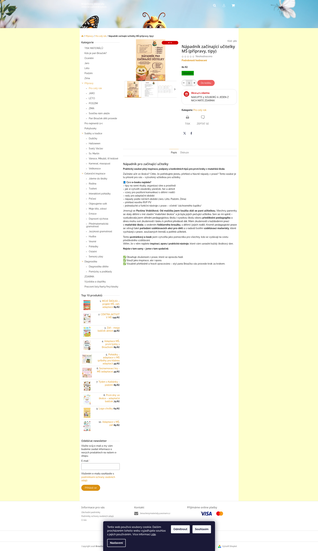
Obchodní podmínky (90, 512)
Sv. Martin (93, 153)
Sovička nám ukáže (99, 113)
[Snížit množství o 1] (184, 83)
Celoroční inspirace (94, 173)
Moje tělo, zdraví (97, 208)
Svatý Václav (95, 148)
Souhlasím (201, 529)
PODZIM (93, 103)
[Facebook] (191, 133)
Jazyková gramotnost (100, 231)
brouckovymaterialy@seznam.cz (155, 513)
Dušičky (92, 138)
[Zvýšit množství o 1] (194, 83)
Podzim (88, 73)
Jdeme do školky (97, 178)
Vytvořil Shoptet (229, 546)
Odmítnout (180, 529)
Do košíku (206, 83)
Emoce (92, 213)
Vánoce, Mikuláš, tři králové (103, 158)
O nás (84, 520)
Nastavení (116, 542)
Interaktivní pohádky (99, 193)
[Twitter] (185, 133)
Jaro (86, 63)
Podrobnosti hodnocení (194, 60)
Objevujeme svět (97, 203)
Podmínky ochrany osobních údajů (97, 516)
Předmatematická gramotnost (97, 225)
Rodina (92, 183)
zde (153, 534)
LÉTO (91, 98)
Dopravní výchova (98, 218)
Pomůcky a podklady (100, 271)
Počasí (92, 198)
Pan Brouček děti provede (102, 118)
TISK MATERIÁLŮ (93, 48)
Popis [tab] (174, 152)
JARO (91, 93)
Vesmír (92, 241)
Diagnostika (90, 261)
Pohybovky (90, 128)
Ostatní (92, 251)
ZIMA (91, 108)
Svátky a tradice (93, 133)
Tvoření (92, 188)
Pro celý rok (95, 88)
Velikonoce (94, 168)
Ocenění (88, 58)
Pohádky (93, 246)
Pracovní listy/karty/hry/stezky (101, 286)
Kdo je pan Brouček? (95, 53)
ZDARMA (89, 276)
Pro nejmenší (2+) (93, 123)
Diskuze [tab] (184, 152)
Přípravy (88, 83)
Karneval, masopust (99, 163)
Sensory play (95, 256)
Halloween (94, 143)
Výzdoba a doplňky (95, 281)
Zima (87, 78)
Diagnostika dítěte (98, 266)
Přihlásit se (91, 487)
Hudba (92, 236)
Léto (86, 68)
